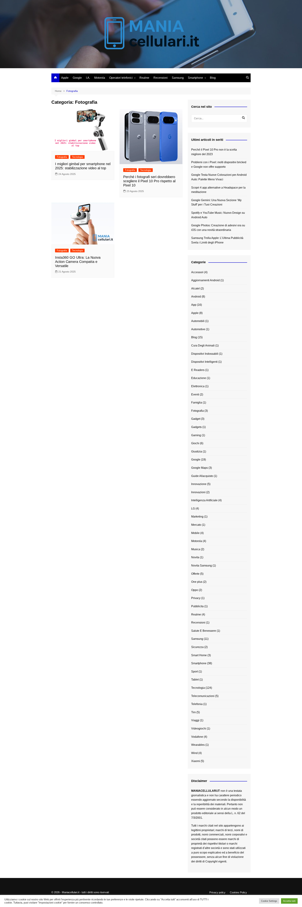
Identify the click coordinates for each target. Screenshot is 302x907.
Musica (195, 549)
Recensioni (160, 77)
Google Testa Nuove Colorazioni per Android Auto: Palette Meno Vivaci (219, 177)
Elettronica (197, 386)
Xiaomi (195, 761)
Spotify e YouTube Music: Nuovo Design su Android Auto (218, 215)
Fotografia (62, 157)
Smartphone (195, 77)
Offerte (195, 573)
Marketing (197, 516)
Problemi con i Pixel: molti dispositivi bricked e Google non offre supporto (218, 164)
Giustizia (196, 451)
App (193, 304)
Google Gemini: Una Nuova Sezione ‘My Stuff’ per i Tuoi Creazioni (216, 202)
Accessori (197, 272)
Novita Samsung (201, 565)
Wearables (198, 744)
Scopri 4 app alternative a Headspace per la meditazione (218, 190)
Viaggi (195, 720)
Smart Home (199, 655)
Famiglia (196, 402)
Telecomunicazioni (202, 696)
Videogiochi (198, 728)
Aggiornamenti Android (205, 280)
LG (193, 508)
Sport (194, 671)
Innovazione (198, 484)
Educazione (198, 378)
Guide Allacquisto (202, 475)
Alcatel (195, 288)
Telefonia (197, 704)
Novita (195, 557)
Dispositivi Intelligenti (204, 361)
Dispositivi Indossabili (204, 353)
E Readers (197, 370)
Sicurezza (197, 647)
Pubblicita (197, 606)
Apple (65, 77)
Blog (213, 77)
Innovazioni (198, 492)
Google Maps (199, 467)
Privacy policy (217, 892)
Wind (194, 753)
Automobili (197, 321)
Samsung (178, 77)
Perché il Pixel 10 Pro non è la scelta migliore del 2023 (214, 152)
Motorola (99, 77)
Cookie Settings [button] (269, 901)
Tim (193, 712)
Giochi (195, 443)
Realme (144, 77)
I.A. (88, 77)
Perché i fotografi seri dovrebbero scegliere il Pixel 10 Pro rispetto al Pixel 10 (149, 181)
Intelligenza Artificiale (204, 500)
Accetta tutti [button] (289, 901)
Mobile (195, 533)
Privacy (195, 598)
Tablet (195, 679)
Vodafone (197, 736)
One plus (196, 581)
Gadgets (196, 427)
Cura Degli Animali (203, 345)
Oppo (194, 590)
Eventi (195, 394)
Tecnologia (77, 157)
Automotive (198, 329)
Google (77, 77)
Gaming (196, 435)
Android (196, 296)
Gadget (195, 418)
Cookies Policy (238, 892)
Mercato (196, 524)
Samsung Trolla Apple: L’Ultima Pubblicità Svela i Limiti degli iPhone (217, 240)
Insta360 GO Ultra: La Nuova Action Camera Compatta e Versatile (77, 262)
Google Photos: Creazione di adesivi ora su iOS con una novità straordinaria (218, 227)
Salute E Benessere (203, 630)
